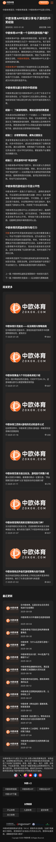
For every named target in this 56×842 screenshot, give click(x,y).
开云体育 (11, 810)
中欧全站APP (44, 789)
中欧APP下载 (10, 794)
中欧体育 (6, 828)
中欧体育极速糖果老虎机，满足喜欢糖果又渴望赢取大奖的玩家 (35, 668)
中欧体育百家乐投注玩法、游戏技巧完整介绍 (27, 473)
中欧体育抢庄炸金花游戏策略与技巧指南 (25, 571)
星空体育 (45, 810)
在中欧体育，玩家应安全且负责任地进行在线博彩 (35, 606)
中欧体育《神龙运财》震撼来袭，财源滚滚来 (35, 705)
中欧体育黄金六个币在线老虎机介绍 (22, 375)
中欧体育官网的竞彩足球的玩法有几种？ (25, 522)
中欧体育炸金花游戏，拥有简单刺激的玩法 (35, 680)
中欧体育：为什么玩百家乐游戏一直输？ (35, 643)
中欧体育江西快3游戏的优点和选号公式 (24, 424)
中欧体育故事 (21, 10)
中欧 (7, 233)
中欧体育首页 (8, 10)
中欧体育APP (11, 67)
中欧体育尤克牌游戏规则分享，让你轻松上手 (35, 692)
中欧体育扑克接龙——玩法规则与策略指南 (30, 278)
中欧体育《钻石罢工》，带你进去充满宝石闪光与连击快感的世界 (35, 717)
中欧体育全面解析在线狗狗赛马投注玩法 (35, 742)
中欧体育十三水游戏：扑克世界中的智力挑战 (35, 730)
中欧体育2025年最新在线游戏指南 (35, 617)
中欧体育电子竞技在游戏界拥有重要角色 (35, 631)
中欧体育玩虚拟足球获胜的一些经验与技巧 (30, 274)
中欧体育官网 (23, 58)
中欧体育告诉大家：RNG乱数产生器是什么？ (35, 655)
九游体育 (28, 810)
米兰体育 (11, 815)
